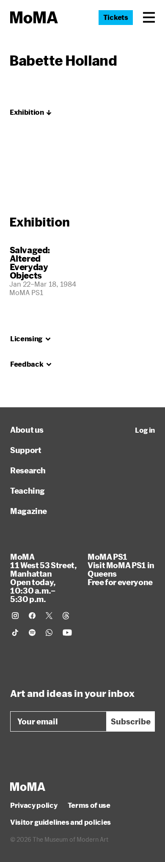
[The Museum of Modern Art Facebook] (32, 615)
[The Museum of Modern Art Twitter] (49, 615)
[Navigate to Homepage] (34, 17)
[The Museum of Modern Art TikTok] (15, 632)
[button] (149, 17)
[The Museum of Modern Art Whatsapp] (49, 632)
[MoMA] (27, 787)
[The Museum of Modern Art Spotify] (32, 632)
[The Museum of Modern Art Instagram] (15, 615)
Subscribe (131, 721)
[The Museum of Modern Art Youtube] (67, 632)
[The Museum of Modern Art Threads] (66, 615)
